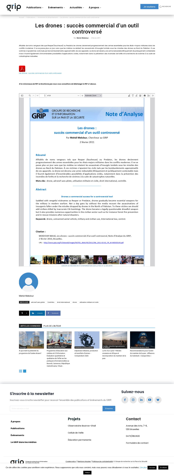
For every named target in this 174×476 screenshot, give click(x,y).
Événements (17, 435)
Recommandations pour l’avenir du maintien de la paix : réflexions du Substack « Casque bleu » (142, 353)
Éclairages (23, 347)
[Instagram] (133, 399)
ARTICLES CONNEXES (30, 326)
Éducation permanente (79, 439)
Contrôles (51, 302)
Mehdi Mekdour (83, 38)
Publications (30, 17)
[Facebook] (124, 399)
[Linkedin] (141, 399)
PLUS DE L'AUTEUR (52, 326)
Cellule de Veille (76, 432)
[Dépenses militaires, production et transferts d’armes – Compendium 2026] (87, 340)
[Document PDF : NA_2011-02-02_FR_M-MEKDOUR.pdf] (87, 180)
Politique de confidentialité (102, 461)
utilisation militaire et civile (89, 302)
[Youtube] (149, 399)
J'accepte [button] (152, 467)
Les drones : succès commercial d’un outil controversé (40, 73)
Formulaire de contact (137, 442)
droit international (63, 302)
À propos (15, 421)
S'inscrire (109, 408)
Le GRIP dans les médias (23, 442)
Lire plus (143, 467)
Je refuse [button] (163, 467)
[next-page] (24, 371)
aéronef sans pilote (38, 302)
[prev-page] (20, 371)
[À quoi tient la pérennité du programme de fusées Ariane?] (31, 340)
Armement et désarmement (48, 17)
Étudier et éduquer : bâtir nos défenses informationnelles (57, 346)
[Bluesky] (158, 399)
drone (75, 302)
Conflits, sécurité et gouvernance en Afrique (114, 346)
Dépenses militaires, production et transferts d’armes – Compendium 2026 (86, 353)
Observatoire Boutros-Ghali (140, 347)
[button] (164, 6)
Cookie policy (71, 461)
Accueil (21, 17)
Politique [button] (87, 472)
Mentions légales (84, 461)
